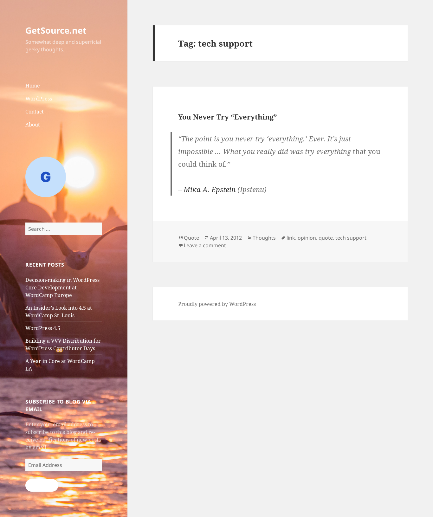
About (32, 124)
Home (32, 85)
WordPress (38, 98)
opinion (307, 237)
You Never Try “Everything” (227, 116)
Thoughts (264, 237)
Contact (34, 111)
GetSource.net (56, 30)
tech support (350, 237)
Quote (191, 237)
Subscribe (41, 485)
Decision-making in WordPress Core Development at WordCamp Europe (62, 287)
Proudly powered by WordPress (217, 304)
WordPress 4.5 (42, 328)
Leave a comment (205, 245)
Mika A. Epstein (210, 189)
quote (326, 237)
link (291, 237)
